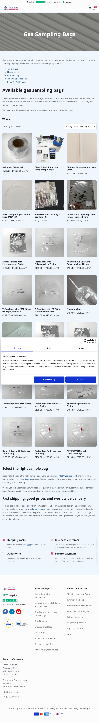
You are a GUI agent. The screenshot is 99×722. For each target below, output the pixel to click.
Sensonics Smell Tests (45, 644)
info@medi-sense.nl (67, 475)
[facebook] (5, 611)
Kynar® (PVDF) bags (16, 82)
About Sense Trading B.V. (78, 611)
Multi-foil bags (13, 75)
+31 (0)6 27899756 (11, 696)
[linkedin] (12, 611)
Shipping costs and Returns (79, 594)
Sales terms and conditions (79, 605)
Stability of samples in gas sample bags (46, 614)
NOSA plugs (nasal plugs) (46, 649)
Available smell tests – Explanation (45, 596)
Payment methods (75, 600)
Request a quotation (76, 622)
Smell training (41, 621)
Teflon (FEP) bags (15, 78)
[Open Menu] (86, 8)
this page (27, 479)
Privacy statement (75, 617)
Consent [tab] (17, 348)
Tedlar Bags (40, 632)
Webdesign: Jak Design (79, 708)
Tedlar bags (12, 68)
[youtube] (18, 611)
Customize (47, 380)
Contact (70, 634)
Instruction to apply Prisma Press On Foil (47, 605)
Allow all (80, 380)
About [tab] (82, 348)
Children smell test (43, 626)
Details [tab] (50, 348)
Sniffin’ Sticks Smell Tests (46, 638)
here (29, 544)
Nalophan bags (14, 72)
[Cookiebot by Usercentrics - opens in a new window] (85, 341)
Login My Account (75, 628)
